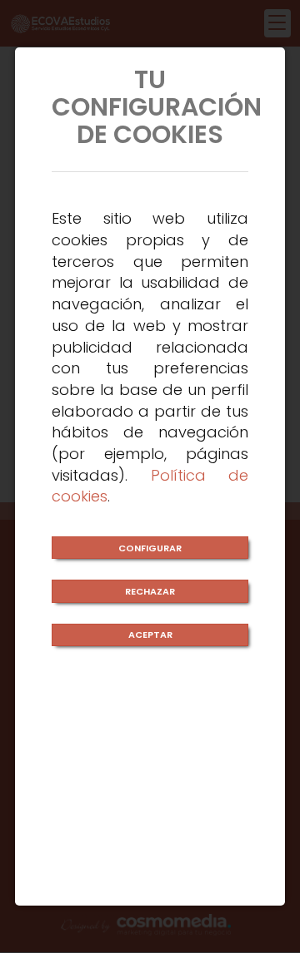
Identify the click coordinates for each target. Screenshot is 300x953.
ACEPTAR (150, 634)
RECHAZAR (150, 591)
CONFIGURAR (150, 548)
